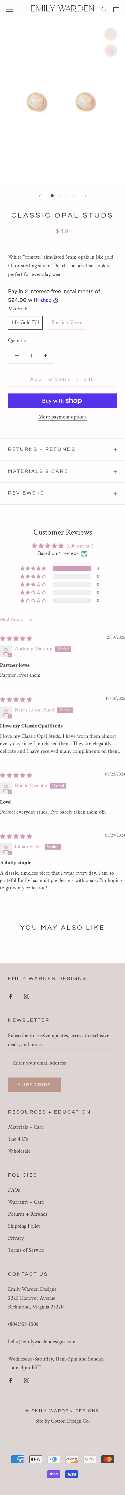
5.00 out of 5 (80, 546)
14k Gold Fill (25, 322)
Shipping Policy (24, 1226)
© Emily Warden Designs (62, 1411)
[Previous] (40, 195)
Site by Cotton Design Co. (62, 1421)
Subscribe (35, 1085)
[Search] (104, 9)
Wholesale (19, 1151)
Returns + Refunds (42, 449)
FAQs (14, 1190)
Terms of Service (26, 1250)
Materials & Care (38, 471)
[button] (33, 568)
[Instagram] (26, 996)
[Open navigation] (9, 9)
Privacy (16, 1238)
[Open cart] (116, 9)
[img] (16, 638)
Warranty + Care (26, 1202)
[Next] (86, 195)
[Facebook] (10, 996)
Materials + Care (26, 1127)
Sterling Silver (67, 322)
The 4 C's (18, 1139)
